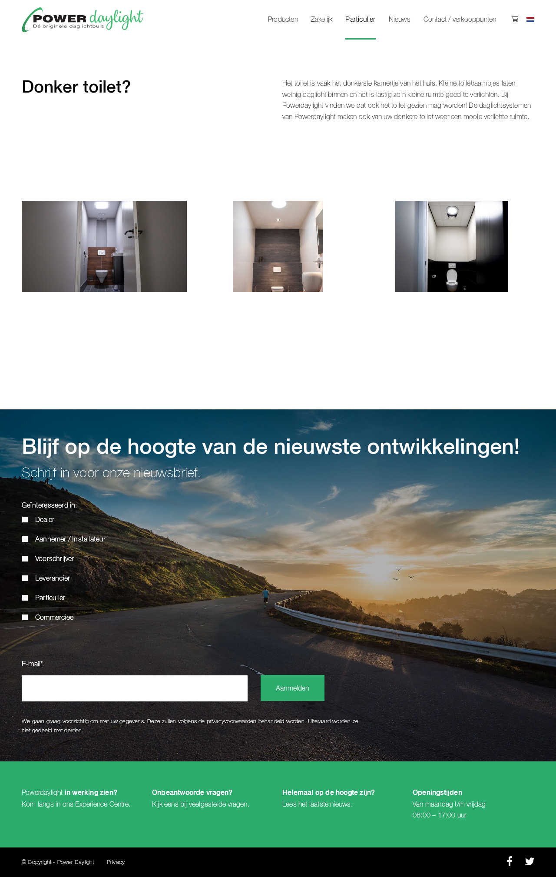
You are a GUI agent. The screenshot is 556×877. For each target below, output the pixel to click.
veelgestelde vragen (218, 804)
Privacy (116, 862)
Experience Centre (101, 804)
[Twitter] (529, 864)
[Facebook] (509, 864)
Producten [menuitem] (283, 19)
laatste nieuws (330, 804)
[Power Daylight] (82, 19)
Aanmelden (292, 688)
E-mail (32, 664)
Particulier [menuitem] (360, 20)
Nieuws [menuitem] (399, 19)
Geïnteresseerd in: (49, 505)
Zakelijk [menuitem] (322, 19)
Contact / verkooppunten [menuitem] (460, 19)
